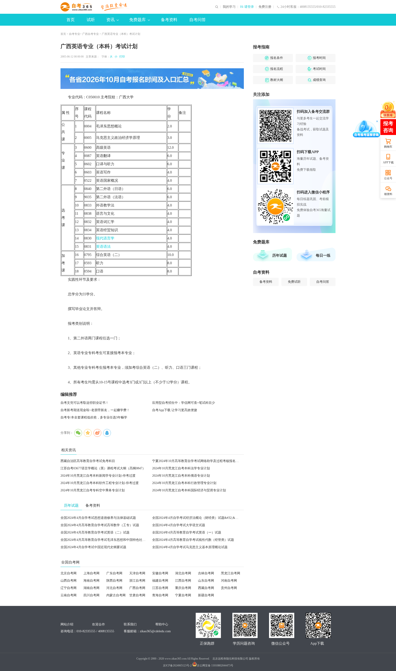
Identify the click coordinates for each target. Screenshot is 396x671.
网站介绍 (66, 624)
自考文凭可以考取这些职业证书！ (84, 402)
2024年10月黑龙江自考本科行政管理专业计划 (184, 483)
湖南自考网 (91, 588)
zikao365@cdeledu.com (155, 631)
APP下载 (388, 162)
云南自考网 (68, 595)
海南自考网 (91, 580)
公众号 (388, 178)
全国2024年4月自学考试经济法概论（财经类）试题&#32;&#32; (196, 518)
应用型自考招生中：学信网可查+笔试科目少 (183, 402)
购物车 (388, 146)
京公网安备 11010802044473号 (215, 665)
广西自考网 (137, 588)
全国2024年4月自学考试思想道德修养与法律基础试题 (98, 518)
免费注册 (264, 6)
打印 (121, 56)
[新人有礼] (388, 109)
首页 (70, 19)
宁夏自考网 (183, 595)
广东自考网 (114, 573)
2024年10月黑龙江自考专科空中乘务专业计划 (92, 490)
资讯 (110, 19)
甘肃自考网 (137, 595)
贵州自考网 (229, 588)
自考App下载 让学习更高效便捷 (174, 410)
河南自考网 (229, 580)
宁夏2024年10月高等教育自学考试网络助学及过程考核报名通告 (197, 461)
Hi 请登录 (247, 6)
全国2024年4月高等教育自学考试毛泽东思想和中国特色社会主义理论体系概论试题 (119, 540)
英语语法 (103, 246)
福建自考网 (160, 580)
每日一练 (323, 255)
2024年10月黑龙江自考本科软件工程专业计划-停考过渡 (99, 483)
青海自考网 (160, 595)
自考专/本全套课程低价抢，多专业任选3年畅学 (93, 417)
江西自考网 (183, 580)
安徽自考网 (160, 573)
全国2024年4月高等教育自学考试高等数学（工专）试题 (99, 525)
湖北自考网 (183, 573)
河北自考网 (114, 588)
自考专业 (74, 34)
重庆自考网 (183, 588)
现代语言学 (105, 238)
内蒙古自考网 (116, 595)
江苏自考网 (160, 588)
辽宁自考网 (68, 588)
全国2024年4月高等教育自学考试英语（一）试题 (186, 532)
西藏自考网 (206, 588)
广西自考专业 (90, 34)
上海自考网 (91, 573)
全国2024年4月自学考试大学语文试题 (178, 525)
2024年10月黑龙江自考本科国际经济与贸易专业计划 (189, 490)
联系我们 (130, 624)
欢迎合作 (98, 624)
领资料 (388, 194)
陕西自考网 (114, 580)
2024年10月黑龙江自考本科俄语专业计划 (181, 475)
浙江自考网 (137, 580)
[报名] (152, 78)
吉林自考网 (206, 573)
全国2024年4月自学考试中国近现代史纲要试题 (93, 547)
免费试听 (294, 281)
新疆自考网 (206, 595)
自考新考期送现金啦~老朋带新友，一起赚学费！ (95, 410)
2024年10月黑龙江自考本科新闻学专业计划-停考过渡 (97, 475)
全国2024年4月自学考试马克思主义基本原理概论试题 (190, 547)
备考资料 (169, 19)
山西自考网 (68, 580)
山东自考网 (206, 580)
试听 (91, 19)
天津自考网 (137, 573)
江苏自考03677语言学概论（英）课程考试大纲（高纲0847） (103, 468)
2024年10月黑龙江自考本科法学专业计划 (181, 468)
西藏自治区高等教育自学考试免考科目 (87, 461)
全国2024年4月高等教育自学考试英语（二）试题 (94, 532)
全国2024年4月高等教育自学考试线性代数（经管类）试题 (193, 540)
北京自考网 (68, 573)
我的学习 (229, 6)
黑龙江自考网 (230, 573)
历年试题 (279, 255)
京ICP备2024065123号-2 (177, 665)
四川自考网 (91, 595)
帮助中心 (161, 624)
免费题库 (137, 19)
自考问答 (197, 19)
